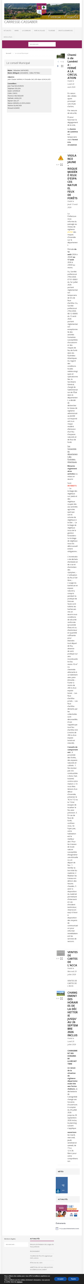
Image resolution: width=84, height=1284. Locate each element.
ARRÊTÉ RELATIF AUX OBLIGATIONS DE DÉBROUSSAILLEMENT (41, 1268)
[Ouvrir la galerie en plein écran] (62, 66)
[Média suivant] (58, 66)
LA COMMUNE (26, 31)
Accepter (60, 1279)
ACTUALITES (7, 31)
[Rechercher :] (42, 44)
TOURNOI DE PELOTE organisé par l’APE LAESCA (41, 1257)
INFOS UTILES (8, 37)
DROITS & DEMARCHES (65, 31)
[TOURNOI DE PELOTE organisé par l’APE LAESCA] (68, 1211)
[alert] (68, 1228)
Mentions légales (10, 1239)
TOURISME (51, 31)
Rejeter (73, 1279)
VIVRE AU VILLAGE (39, 31)
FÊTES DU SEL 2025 (36, 1263)
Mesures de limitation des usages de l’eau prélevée (42, 1245)
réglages (19, 1282)
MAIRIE (17, 31)
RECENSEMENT (35, 1251)
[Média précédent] (58, 62)
